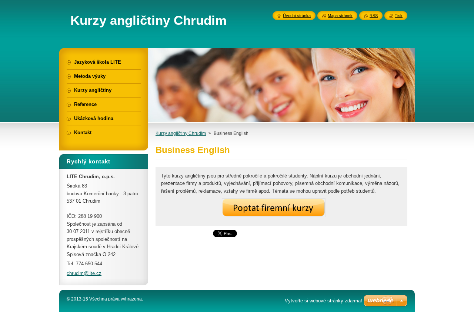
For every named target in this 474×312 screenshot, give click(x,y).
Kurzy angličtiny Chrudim (181, 133)
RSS (374, 15)
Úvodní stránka (297, 15)
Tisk (399, 15)
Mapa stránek (340, 15)
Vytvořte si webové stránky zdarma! (323, 300)
